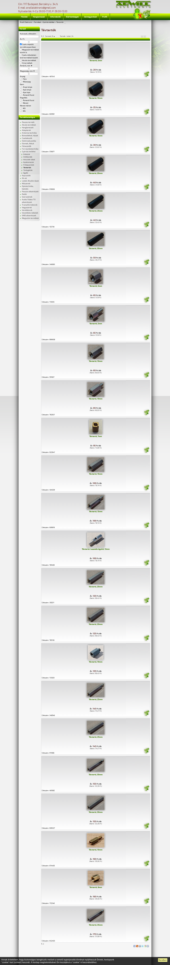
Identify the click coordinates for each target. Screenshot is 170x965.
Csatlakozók (27, 138)
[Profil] (137, 14)
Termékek (37, 22)
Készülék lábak (29, 160)
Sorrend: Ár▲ (52, 36)
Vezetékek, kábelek (30, 213)
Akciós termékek (29, 125)
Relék (24, 194)
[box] (142, 36)
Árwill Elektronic (26, 22)
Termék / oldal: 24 (66, 36)
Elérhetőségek (72, 17)
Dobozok (26, 154)
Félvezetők (26, 146)
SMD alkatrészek (29, 215)
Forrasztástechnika (30, 149)
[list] (144, 36)
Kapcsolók (26, 175)
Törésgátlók (28, 170)
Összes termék (28, 122)
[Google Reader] (145, 945)
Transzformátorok (29, 205)
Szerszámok (27, 197)
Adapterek (26, 130)
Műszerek (26, 183)
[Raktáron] (146, 74)
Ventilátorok (27, 210)
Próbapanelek (28, 165)
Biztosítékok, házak (30, 135)
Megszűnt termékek (30, 218)
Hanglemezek (39, 17)
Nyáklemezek (28, 162)
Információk (55, 17)
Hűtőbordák (27, 157)
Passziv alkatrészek (30, 191)
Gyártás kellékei (48, 22)
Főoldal (24, 17)
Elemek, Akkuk (28, 143)
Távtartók (59, 22)
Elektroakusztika (29, 141)
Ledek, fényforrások (30, 181)
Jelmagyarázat (90, 17)
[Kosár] (146, 14)
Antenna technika (29, 133)
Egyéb (25, 173)
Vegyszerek (27, 207)
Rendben (162, 960)
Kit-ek (24, 178)
